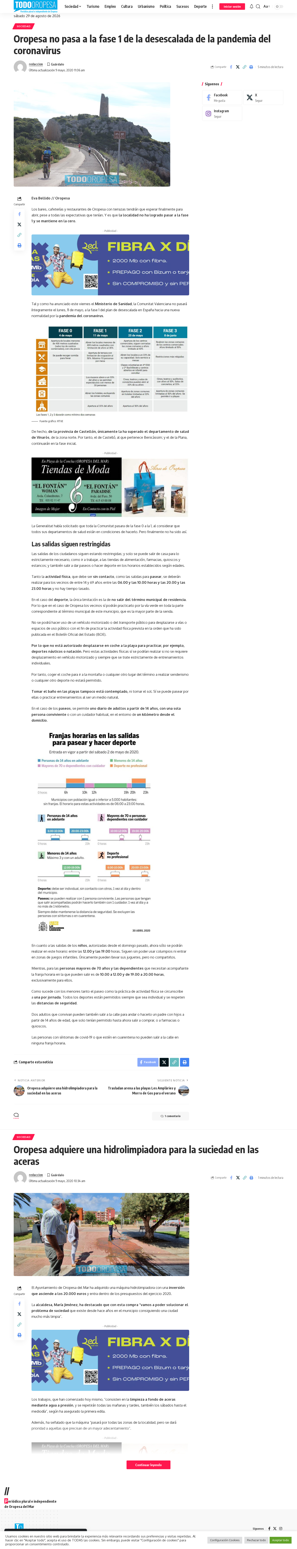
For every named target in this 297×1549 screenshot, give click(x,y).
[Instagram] (222, 113)
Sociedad (24, 26)
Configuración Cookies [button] (225, 1540)
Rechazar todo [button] (256, 1540)
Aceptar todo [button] (280, 1540)
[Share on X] (238, 67)
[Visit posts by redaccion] (20, 67)
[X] (263, 97)
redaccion (36, 64)
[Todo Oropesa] (36, 6)
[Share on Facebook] (231, 67)
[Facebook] (222, 97)
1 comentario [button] (172, 1116)
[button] (212, 6)
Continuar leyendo (148, 1465)
